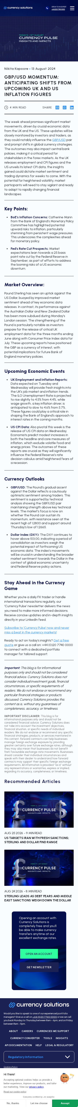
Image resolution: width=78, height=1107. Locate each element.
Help (39, 1045)
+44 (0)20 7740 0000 (44, 1017)
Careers (27, 1031)
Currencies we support (53, 1031)
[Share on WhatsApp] (64, 107)
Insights (62, 1038)
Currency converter (25, 1038)
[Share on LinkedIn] (72, 107)
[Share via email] (57, 107)
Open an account (39, 953)
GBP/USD (59, 140)
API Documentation (18, 1045)
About (13, 1031)
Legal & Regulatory (59, 1045)
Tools (47, 1038)
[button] (72, 8)
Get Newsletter (39, 967)
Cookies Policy (10, 1067)
